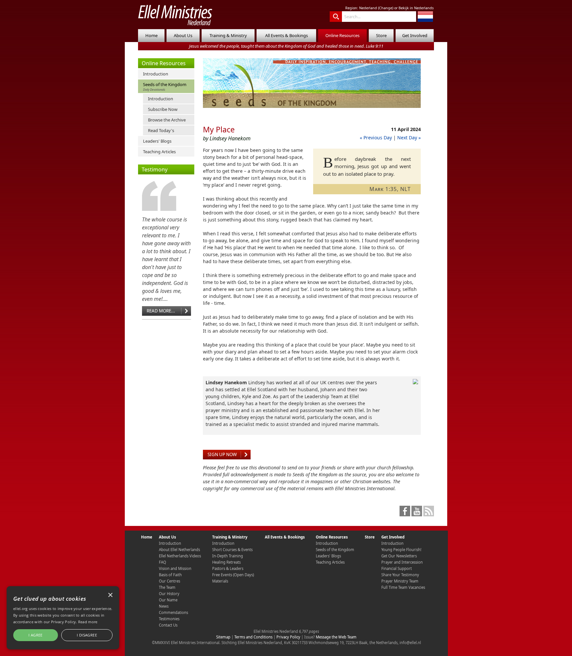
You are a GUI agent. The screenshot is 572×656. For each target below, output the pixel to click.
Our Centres (169, 581)
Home (151, 35)
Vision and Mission (175, 568)
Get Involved (414, 35)
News (163, 606)
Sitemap (223, 636)
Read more (88, 621)
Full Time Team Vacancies (403, 587)
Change (385, 8)
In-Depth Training (227, 556)
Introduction (155, 74)
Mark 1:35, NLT (390, 189)
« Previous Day (376, 137)
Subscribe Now (162, 109)
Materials (220, 581)
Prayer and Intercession (402, 562)
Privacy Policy (288, 636)
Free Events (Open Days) (233, 575)
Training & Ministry (228, 35)
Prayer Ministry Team (399, 581)
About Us (183, 35)
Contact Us (168, 625)
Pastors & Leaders (227, 568)
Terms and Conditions (253, 636)
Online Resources (342, 35)
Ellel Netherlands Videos (180, 556)
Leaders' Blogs (157, 141)
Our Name (168, 600)
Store (381, 35)
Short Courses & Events (232, 549)
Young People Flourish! (401, 549)
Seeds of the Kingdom (164, 86)
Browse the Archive (167, 120)
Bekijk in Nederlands (416, 8)
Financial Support (396, 568)
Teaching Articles (159, 152)
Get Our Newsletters (399, 556)
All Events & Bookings (286, 35)
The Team (167, 587)
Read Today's (161, 130)
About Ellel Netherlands (179, 549)
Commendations (173, 612)
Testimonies (169, 619)
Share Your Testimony (400, 575)
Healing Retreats (226, 562)
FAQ (162, 562)
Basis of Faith (170, 575)
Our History (169, 593)
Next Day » (409, 137)
